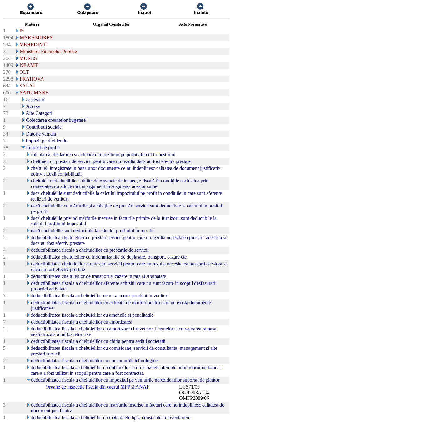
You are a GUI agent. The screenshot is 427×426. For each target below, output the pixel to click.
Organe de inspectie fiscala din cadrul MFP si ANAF (97, 386)
